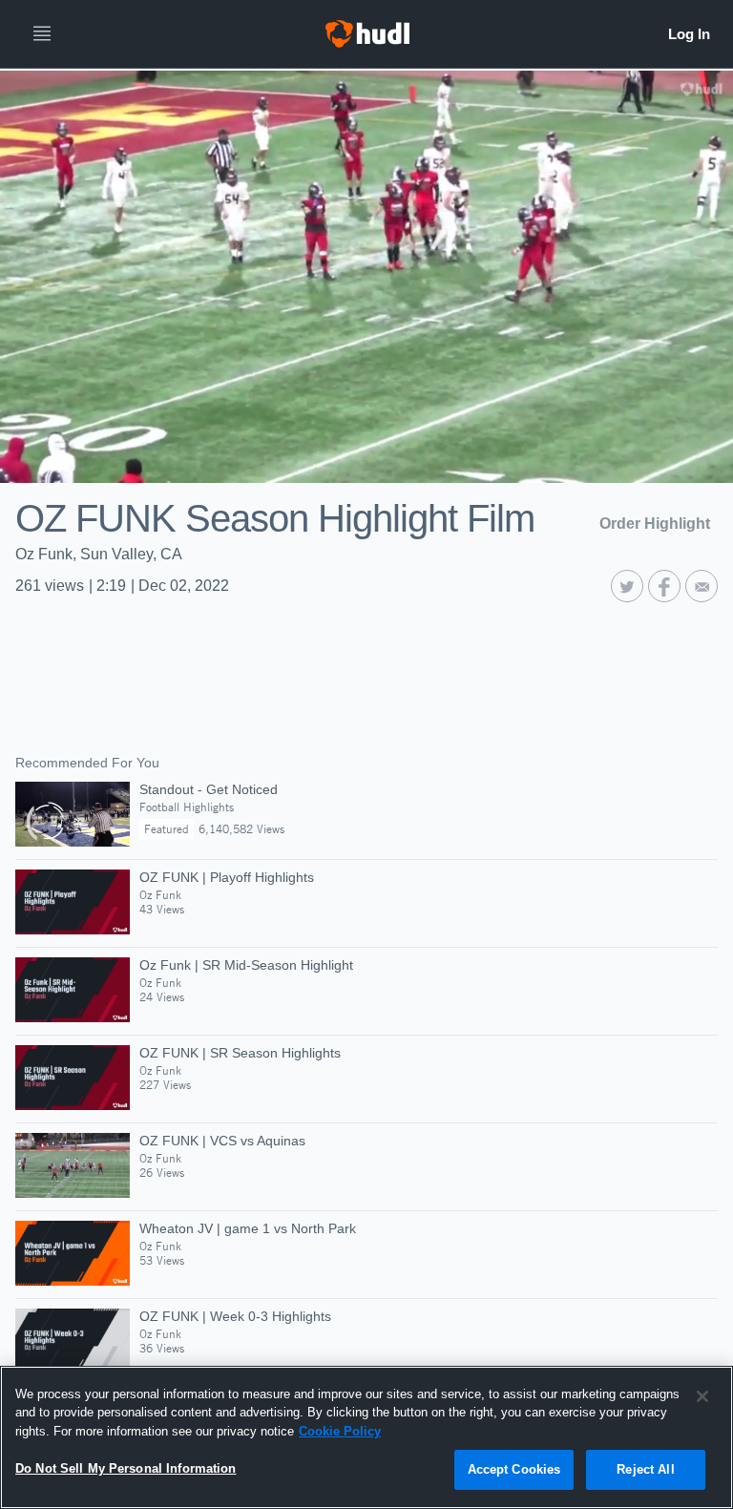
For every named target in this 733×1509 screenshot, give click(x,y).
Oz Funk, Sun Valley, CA (98, 554)
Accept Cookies (514, 1469)
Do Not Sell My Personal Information (126, 1468)
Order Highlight (654, 523)
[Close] (702, 1396)
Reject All (645, 1469)
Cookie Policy (340, 1431)
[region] (366, 1437)
